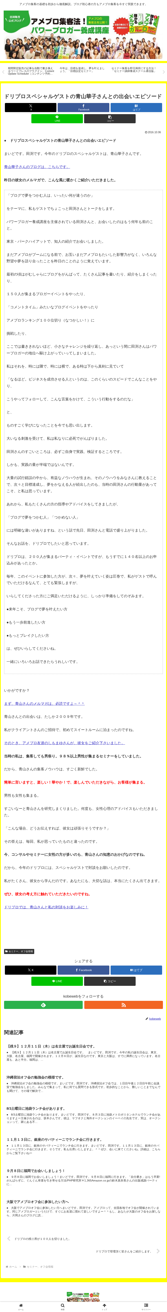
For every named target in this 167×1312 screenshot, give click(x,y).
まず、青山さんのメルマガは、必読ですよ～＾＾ (44, 704)
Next (164, 72)
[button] (110, 118)
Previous (3, 72)
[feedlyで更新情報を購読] (43, 1005)
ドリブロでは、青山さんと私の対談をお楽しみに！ (46, 907)
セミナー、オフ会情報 (21, 951)
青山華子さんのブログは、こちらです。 (37, 167)
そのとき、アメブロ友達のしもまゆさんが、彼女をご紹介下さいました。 (64, 743)
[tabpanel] (31, 71)
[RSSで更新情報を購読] (123, 1005)
